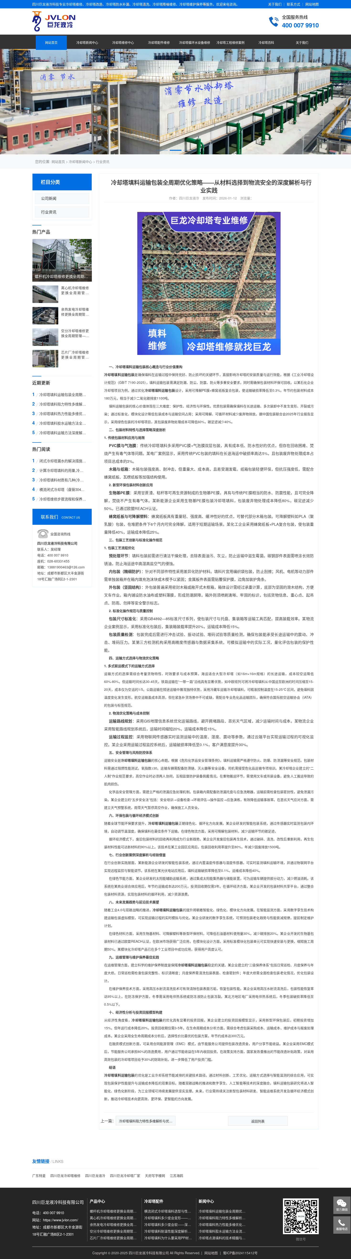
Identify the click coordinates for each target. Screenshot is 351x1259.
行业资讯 (102, 161)
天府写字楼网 (155, 1175)
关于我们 (275, 4)
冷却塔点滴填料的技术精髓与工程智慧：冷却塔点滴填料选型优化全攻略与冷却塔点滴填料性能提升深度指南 (223, 1237)
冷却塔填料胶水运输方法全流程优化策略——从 (63, 423)
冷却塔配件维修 (159, 42)
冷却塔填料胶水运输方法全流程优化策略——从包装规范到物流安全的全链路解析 (223, 1231)
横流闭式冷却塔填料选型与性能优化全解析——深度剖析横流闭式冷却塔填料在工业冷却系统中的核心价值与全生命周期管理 (168, 1211)
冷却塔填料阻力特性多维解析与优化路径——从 (63, 403)
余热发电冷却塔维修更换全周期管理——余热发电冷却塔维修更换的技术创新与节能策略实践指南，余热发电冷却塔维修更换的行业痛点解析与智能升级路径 (114, 1224)
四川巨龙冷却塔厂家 (125, 1175)
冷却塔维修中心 (123, 42)
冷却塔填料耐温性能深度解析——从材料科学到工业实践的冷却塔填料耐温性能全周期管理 (168, 1231)
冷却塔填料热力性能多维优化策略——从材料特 (63, 413)
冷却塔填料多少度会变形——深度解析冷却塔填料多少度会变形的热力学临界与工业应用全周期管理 (168, 1217)
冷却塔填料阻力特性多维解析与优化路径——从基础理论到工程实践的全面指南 (223, 1217)
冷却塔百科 (266, 42)
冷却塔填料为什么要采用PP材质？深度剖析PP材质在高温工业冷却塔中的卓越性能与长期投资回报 (168, 1237)
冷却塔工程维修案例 (231, 42)
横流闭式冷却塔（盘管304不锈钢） (63, 489)
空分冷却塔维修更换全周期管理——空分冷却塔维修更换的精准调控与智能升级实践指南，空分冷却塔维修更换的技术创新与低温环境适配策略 (114, 1231)
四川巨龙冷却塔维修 (65, 1175)
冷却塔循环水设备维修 (194, 42)
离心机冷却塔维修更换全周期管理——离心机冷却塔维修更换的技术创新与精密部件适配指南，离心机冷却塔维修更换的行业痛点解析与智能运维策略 (114, 1217)
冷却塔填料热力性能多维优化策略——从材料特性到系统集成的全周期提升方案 (223, 1224)
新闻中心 (206, 1201)
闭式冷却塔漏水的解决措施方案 (63, 460)
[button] (162, 150)
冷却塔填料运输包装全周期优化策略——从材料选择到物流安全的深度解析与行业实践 (223, 1211)
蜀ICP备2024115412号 (240, 1252)
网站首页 (51, 42)
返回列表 (258, 1121)
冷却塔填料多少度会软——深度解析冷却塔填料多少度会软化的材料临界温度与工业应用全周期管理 (168, 1224)
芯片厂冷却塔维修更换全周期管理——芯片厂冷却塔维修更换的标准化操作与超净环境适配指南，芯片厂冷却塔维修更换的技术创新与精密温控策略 (114, 1237)
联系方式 (293, 4)
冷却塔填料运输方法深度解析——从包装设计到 (63, 432)
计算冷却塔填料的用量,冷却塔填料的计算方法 (63, 470)
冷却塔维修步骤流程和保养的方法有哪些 (63, 498)
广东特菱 (39, 1175)
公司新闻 (48, 198)
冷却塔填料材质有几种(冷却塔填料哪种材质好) (63, 479)
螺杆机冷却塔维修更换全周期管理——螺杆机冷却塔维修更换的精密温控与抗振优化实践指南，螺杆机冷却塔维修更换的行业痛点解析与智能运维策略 (114, 1211)
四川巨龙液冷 (95, 1175)
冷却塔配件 (153, 1201)
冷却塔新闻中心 (87, 42)
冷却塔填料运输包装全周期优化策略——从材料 (63, 394)
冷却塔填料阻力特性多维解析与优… (145, 1121)
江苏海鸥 (176, 1175)
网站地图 (312, 4)
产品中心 (97, 1201)
